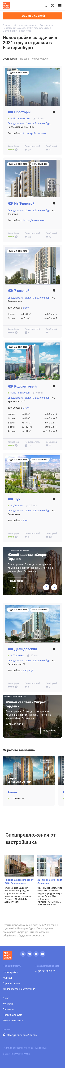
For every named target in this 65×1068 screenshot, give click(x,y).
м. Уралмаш (17, 655)
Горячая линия (11, 983)
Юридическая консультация (19, 989)
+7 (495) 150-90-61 (45, 971)
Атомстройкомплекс (34, 133)
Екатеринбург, (43, 123)
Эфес (26, 307)
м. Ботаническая (20, 118)
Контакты (8, 1003)
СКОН (26, 407)
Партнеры (8, 1009)
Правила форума (12, 1015)
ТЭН (25, 520)
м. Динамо (16, 505)
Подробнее (16, 580)
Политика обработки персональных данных (24, 1048)
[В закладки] (53, 113)
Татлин (12, 792)
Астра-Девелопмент (34, 220)
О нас (6, 998)
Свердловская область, (21, 123)
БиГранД (28, 670)
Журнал (7, 977)
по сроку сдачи (39, 58)
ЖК (19, 112)
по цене (24, 58)
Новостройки (10, 972)
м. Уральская (17, 798)
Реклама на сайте (13, 1020)
